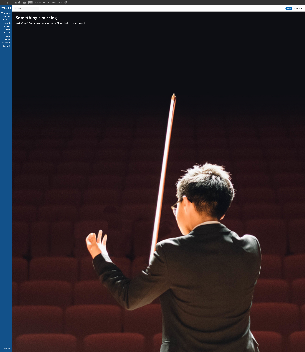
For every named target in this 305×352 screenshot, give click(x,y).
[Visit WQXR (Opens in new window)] (46, 2)
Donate (289, 8)
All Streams (6, 16)
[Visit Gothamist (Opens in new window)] (24, 2)
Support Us (6, 46)
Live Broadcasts (5, 43)
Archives (7, 39)
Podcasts (7, 33)
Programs (7, 26)
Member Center (298, 8)
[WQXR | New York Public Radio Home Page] (6, 8)
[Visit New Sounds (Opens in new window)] (57, 2)
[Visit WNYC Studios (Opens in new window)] (30, 2)
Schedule (7, 23)
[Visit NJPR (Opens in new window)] (38, 2)
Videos (8, 36)
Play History (6, 20)
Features (7, 29)
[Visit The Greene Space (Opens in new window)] (65, 2)
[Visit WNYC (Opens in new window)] (17, 2)
